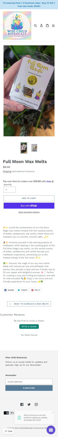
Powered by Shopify (42, 428)
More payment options (29, 212)
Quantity (8, 184)
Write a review (29, 326)
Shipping (7, 171)
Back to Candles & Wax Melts (31, 304)
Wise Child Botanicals (24, 428)
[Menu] (53, 25)
